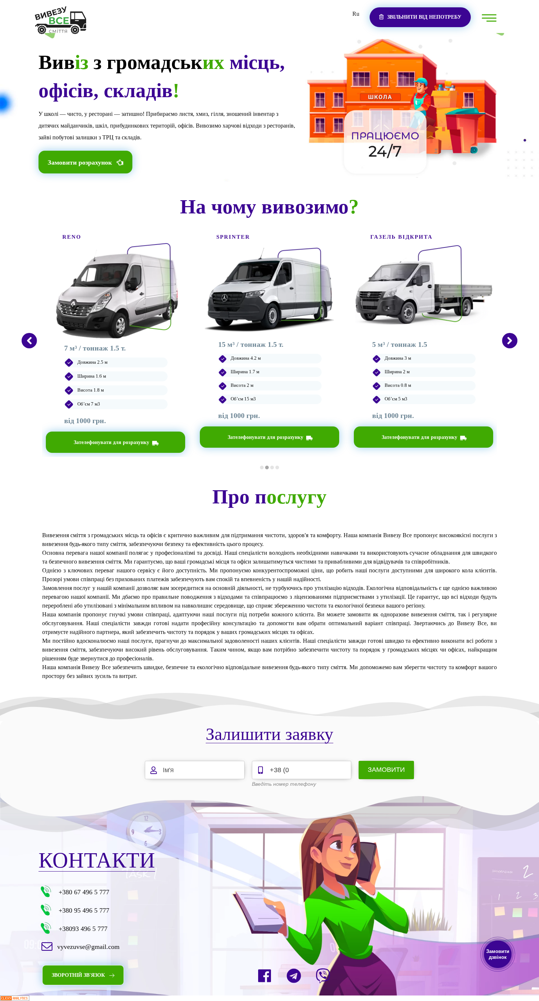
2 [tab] (267, 467)
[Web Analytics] (269, 998)
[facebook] (264, 975)
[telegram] (293, 975)
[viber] (323, 975)
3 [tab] (272, 467)
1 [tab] (262, 467)
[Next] (509, 340)
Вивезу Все (397, 535)
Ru (355, 14)
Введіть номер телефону (284, 783)
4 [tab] (277, 467)
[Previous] (29, 340)
